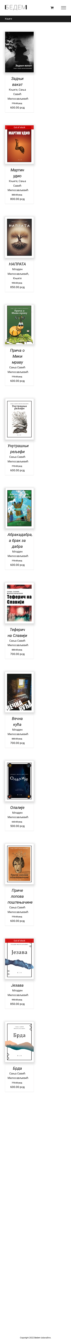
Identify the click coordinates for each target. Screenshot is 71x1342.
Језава (17, 985)
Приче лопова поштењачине (20, 896)
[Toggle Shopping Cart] (52, 7)
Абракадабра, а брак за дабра (20, 540)
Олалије (17, 807)
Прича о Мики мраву (17, 356)
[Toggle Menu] (63, 7)
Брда (17, 1068)
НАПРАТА (17, 264)
